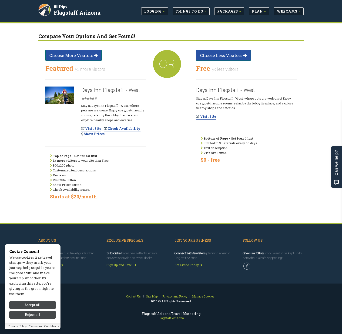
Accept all (32, 305)
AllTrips (60, 6)
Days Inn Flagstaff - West (110, 90)
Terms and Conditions (44, 326)
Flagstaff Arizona (77, 12)
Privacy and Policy (174, 296)
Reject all (32, 315)
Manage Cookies (203, 296)
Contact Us (133, 296)
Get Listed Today (187, 265)
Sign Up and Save (120, 265)
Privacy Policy (17, 326)
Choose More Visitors (71, 55)
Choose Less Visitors (221, 55)
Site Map (152, 296)
